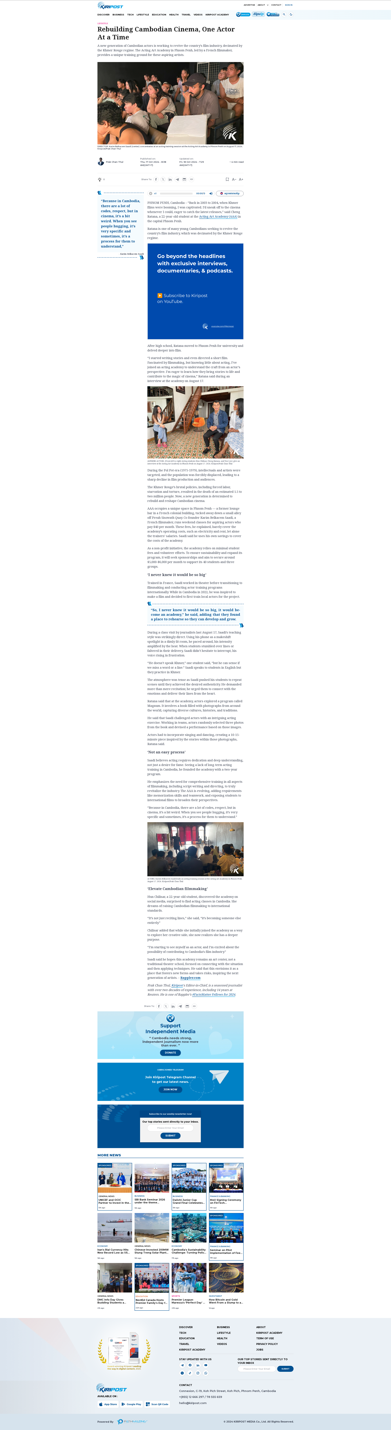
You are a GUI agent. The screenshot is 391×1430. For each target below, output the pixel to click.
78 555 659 (214, 1397)
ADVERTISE (249, 5)
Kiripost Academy (217, 14)
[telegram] (177, 179)
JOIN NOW (170, 1089)
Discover (103, 14)
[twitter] (163, 179)
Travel (186, 14)
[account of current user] (284, 14)
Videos (198, 14)
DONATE (170, 1052)
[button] (227, 179)
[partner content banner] (195, 291)
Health (174, 14)
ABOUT (261, 5)
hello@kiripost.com (193, 1403)
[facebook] (156, 179)
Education (159, 14)
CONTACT (276, 5)
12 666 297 (197, 1397)
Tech (130, 14)
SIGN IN (288, 5)
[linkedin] (170, 179)
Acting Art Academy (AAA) (218, 216)
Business (118, 14)
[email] (184, 179)
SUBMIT (170, 1135)
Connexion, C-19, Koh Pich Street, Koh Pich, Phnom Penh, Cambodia (227, 1391)
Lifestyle (143, 14)
